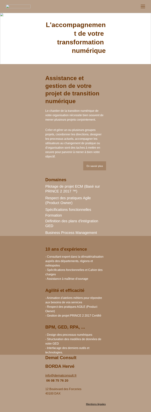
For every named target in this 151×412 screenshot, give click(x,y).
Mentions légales (96, 404)
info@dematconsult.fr (61, 375)
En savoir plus (95, 165)
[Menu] (143, 6)
